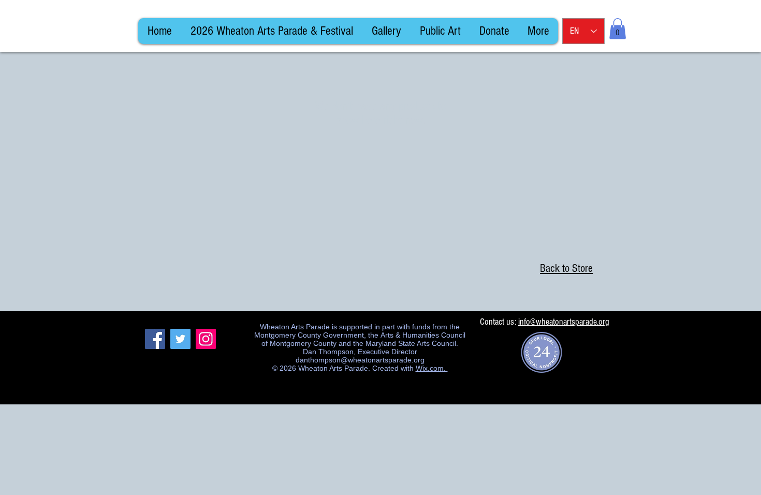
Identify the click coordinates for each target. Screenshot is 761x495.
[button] (617, 28)
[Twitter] (180, 339)
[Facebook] (155, 339)
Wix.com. (432, 368)
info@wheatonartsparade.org (563, 321)
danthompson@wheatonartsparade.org (360, 360)
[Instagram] (206, 339)
